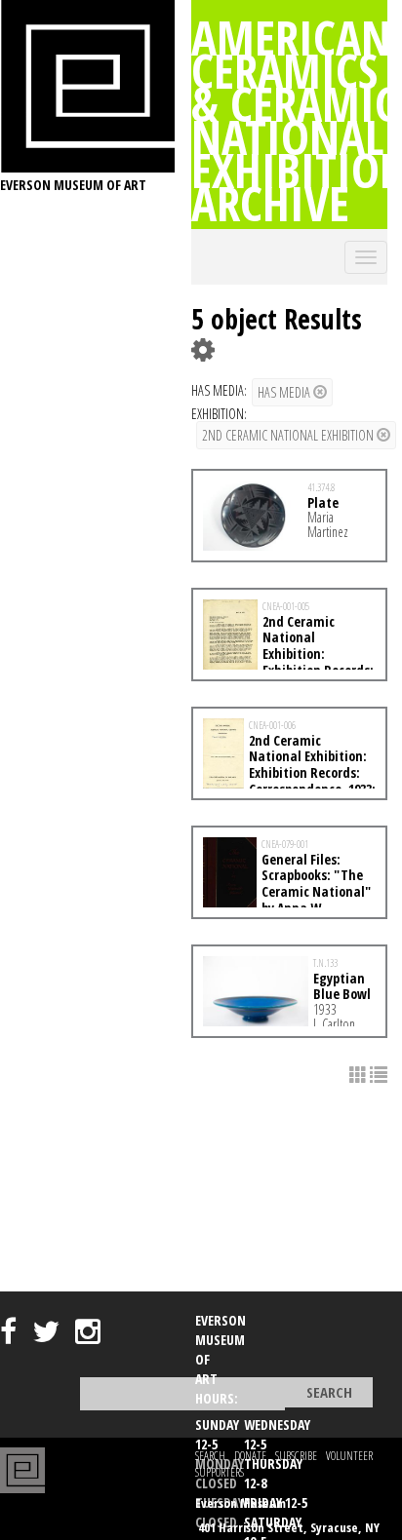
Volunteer (349, 1455)
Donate (250, 1455)
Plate (323, 502)
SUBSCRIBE (296, 1455)
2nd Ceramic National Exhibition (289, 435)
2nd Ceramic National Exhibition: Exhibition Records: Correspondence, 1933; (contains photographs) (289, 773)
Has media (285, 392)
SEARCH (210, 1455)
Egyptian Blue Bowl (342, 986)
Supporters (219, 1472)
